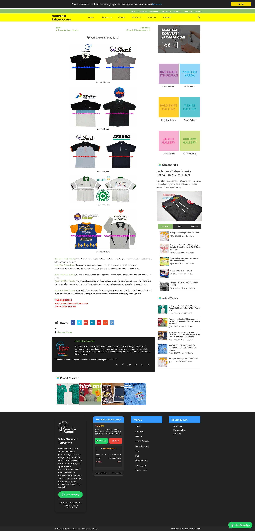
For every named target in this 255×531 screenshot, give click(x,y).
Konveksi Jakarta (62, 529)
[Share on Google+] (86, 323)
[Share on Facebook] (73, 323)
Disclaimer (177, 427)
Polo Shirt (139, 431)
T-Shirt (138, 427)
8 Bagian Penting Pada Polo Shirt (184, 232)
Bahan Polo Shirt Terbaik (181, 270)
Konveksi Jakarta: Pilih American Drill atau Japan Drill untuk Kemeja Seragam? (90, 399)
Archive (194, 226)
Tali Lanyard (140, 466)
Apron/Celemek (142, 446)
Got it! (241, 4)
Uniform (138, 436)
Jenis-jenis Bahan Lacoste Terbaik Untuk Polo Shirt (174, 173)
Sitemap (177, 434)
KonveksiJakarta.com (191, 529)
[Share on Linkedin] (92, 323)
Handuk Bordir (141, 461)
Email (115, 441)
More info (157, 4)
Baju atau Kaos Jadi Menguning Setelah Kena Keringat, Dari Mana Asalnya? (185, 247)
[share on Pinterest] (99, 323)
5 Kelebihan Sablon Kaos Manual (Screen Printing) (184, 259)
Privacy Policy (179, 430)
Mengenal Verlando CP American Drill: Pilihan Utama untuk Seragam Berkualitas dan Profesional (112, 400)
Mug (137, 456)
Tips (180, 226)
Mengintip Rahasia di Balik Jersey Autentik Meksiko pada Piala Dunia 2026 (68, 399)
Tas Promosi (140, 470)
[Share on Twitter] (79, 323)
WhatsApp (101, 441)
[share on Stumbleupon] (105, 323)
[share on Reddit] (112, 323)
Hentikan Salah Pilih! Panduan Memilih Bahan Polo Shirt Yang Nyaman (135, 399)
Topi (137, 451)
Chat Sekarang (72, 494)
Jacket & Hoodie (142, 441)
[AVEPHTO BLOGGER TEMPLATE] (66, 17)
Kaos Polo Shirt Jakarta (105, 37)
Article (165, 226)
